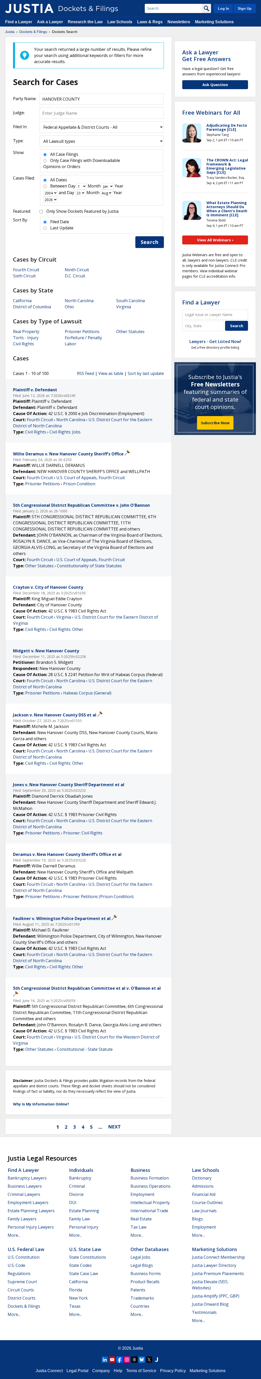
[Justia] (29, 8)
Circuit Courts (21, 1290)
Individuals (81, 1170)
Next (114, 1127)
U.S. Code (16, 1265)
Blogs (197, 1219)
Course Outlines (207, 1202)
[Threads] (134, 1360)
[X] (149, 1360)
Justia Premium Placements (218, 1273)
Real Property (26, 331)
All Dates (58, 180)
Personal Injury (83, 1227)
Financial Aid (203, 1194)
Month (94, 186)
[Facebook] (119, 1360)
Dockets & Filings (24, 1306)
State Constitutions (87, 1257)
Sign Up (245, 8)
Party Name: (24, 98)
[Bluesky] (142, 1360)
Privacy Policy (173, 1371)
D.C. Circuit (75, 276)
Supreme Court (22, 1281)
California (22, 300)
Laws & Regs (150, 22)
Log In (223, 8)
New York (78, 1298)
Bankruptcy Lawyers (27, 1178)
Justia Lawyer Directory (214, 1265)
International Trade (149, 1210)
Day (71, 186)
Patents (137, 1290)
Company (101, 1371)
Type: (18, 141)
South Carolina (130, 300)
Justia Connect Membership (218, 1257)
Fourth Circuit (26, 270)
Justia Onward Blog (210, 1304)
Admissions (203, 1186)
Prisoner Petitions (82, 331)
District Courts (21, 1298)
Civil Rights (23, 344)
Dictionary (202, 1178)
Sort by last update (146, 373)
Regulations (19, 1273)
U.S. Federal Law (26, 1249)
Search (150, 242)
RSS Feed (85, 373)
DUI (72, 1202)
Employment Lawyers (28, 1202)
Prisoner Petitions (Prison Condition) (98, 896)
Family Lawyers (22, 1219)
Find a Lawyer (18, 22)
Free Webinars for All (211, 112)
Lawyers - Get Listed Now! (215, 341)
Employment (142, 1194)
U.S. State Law (85, 1249)
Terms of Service (141, 1371)
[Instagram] (127, 1360)
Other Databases (149, 1249)
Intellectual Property (150, 1202)
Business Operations (150, 1186)
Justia (137, 1348)
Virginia (123, 307)
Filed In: (20, 126)
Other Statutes (130, 331)
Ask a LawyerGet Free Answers (206, 55)
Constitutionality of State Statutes (89, 566)
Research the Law (85, 22)
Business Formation (149, 1178)
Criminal (77, 1186)
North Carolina (79, 300)
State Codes (80, 1265)
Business (140, 1170)
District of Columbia (32, 307)
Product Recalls (145, 1281)
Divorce (76, 1194)
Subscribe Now (215, 422)
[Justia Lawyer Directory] (156, 1360)
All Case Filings (64, 154)
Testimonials (204, 1312)
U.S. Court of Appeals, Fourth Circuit (90, 477)
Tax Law (138, 1227)
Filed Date (59, 222)
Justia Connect (49, 1371)
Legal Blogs (141, 1265)
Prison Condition (79, 484)
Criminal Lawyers (24, 1194)
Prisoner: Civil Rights (82, 833)
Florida (75, 1290)
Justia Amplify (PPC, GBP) (215, 1296)
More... (14, 1235)
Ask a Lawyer (50, 22)
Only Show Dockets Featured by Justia (82, 211)
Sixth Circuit (24, 276)
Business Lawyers (25, 1186)
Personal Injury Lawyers (31, 1227)
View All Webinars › (215, 239)
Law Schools (119, 22)
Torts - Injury (25, 337)
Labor (70, 344)
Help (118, 1371)
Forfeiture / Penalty (83, 337)
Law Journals (204, 1210)
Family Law (79, 1219)
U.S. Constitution (24, 1257)
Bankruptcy (80, 1178)
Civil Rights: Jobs (65, 432)
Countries (139, 1306)
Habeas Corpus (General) (87, 693)
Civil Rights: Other (66, 629)
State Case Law (83, 1273)
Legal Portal (77, 1371)
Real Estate (141, 1219)
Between (58, 186)
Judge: (19, 112)
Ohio (69, 307)
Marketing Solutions (214, 22)
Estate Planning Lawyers (31, 1210)
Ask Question (215, 84)
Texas (75, 1306)
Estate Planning (84, 1210)
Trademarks (142, 1298)
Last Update (61, 228)
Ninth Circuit (77, 270)
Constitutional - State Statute (85, 1049)
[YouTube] (112, 1360)
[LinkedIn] (105, 1360)
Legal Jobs (140, 1257)
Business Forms (145, 1273)
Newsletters (178, 22)
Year (119, 186)
